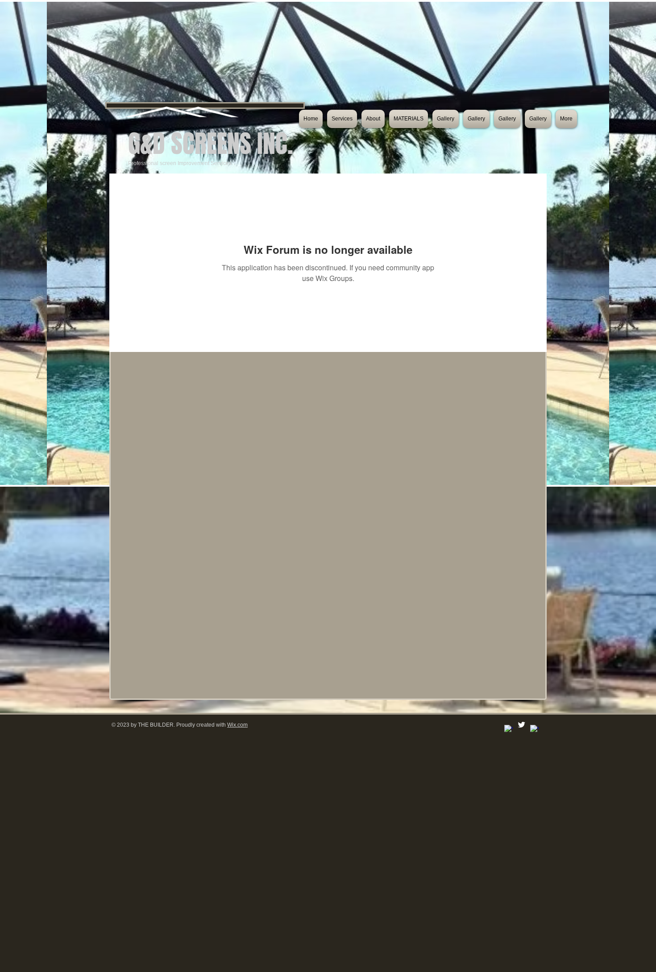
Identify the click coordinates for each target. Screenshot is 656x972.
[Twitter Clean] (521, 724)
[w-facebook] (508, 729)
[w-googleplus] (534, 729)
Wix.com (237, 725)
